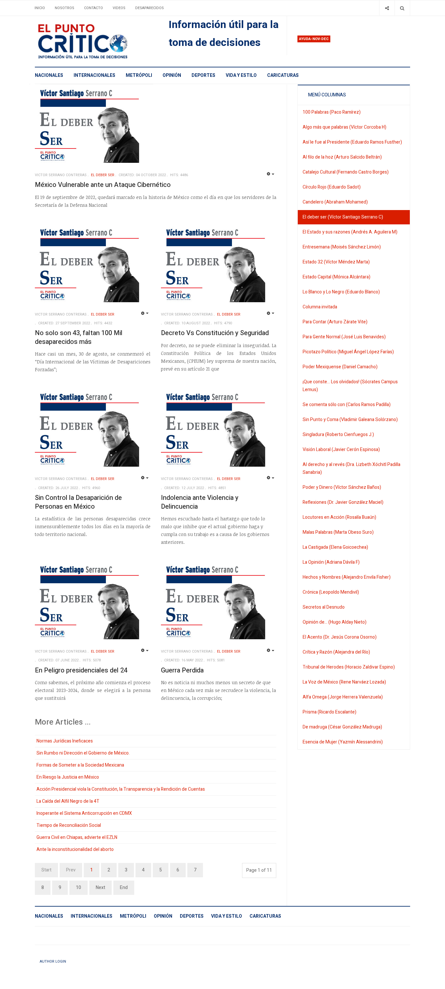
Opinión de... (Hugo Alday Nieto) (334, 622)
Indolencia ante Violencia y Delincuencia (199, 502)
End (124, 887)
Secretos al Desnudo (324, 607)
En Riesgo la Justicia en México (67, 777)
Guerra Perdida (182, 670)
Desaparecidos (149, 8)
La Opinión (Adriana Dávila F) (331, 562)
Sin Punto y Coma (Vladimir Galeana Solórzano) (350, 419)
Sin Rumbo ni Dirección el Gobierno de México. (83, 753)
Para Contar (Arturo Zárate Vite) (335, 321)
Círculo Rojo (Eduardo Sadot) (332, 187)
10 (78, 887)
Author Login (53, 961)
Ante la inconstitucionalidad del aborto (75, 849)
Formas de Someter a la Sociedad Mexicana (80, 765)
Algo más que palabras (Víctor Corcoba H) (344, 127)
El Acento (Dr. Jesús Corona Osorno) (340, 637)
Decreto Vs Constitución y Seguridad (215, 333)
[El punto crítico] (94, 41)
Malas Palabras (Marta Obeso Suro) (338, 532)
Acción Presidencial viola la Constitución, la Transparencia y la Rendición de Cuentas (120, 789)
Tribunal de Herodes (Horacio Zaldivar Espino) (349, 667)
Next (100, 887)
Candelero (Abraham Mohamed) (335, 202)
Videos (119, 8)
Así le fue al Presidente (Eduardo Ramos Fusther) (352, 142)
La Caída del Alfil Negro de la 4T (67, 801)
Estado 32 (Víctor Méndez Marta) (336, 262)
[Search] (402, 8)
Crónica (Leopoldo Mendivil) (331, 592)
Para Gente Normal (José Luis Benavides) (344, 336)
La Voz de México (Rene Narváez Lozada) (344, 682)
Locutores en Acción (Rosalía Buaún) (339, 517)
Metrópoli (139, 75)
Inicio (40, 8)
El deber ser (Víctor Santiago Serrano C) (343, 217)
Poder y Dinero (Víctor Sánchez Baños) (342, 487)
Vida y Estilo (241, 75)
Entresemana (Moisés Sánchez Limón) (342, 247)
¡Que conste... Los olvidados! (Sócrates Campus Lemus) (350, 385)
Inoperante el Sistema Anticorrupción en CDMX (84, 813)
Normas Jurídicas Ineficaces (64, 741)
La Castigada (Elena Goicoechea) (335, 547)
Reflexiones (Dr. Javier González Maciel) (343, 502)
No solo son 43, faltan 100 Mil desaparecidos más (78, 337)
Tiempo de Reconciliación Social (68, 825)
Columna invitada (320, 307)
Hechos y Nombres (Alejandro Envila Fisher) (347, 577)
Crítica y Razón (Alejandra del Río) (336, 652)
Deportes (203, 75)
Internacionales (94, 75)
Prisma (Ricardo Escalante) (329, 712)
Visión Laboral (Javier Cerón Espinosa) (341, 449)
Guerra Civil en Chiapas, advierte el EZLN (76, 837)
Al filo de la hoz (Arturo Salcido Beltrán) (342, 157)
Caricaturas (283, 75)
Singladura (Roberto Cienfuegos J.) (338, 434)
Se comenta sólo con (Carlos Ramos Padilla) (347, 404)
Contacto (93, 8)
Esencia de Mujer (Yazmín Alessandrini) (343, 742)
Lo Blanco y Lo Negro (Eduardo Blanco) (341, 292)
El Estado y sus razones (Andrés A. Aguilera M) (350, 232)
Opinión (172, 75)
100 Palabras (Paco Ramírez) (332, 112)
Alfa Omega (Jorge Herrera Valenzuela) (343, 697)
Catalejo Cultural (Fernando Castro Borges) (346, 172)
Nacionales (49, 75)
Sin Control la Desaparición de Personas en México (78, 502)
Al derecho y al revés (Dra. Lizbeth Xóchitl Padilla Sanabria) (351, 468)
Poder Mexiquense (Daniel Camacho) (340, 366)
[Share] (387, 8)
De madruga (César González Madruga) (342, 727)
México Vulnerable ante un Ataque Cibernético (103, 185)
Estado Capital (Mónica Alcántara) (336, 277)
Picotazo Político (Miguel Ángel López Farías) (348, 351)
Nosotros (64, 8)
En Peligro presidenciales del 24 (81, 670)
